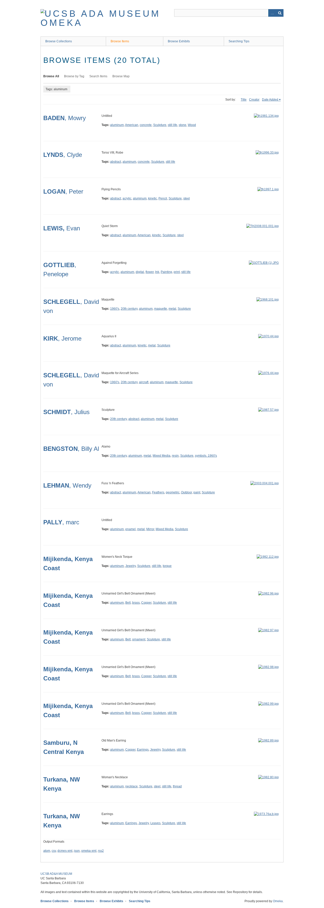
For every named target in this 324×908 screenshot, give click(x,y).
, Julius (66, 412)
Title (244, 99)
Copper (146, 602)
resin (175, 455)
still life (172, 125)
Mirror (150, 529)
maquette (160, 308)
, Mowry (64, 118)
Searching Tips (239, 41)
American (131, 125)
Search (280, 13)
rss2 (101, 851)
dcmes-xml (64, 851)
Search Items (98, 76)
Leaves (155, 823)
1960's (114, 308)
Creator (254, 99)
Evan (61, 228)
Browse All (51, 76)
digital (140, 272)
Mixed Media (161, 455)
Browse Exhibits (179, 41)
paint (196, 492)
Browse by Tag (74, 76)
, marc (61, 522)
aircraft (143, 382)
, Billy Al (71, 448)
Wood (192, 125)
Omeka (278, 901)
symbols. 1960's (206, 455)
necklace (131, 786)
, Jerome (62, 338)
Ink (157, 272)
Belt (128, 602)
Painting (166, 272)
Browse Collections (58, 41)
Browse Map (121, 76)
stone (182, 125)
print (177, 272)
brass (136, 602)
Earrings (143, 749)
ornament (138, 639)
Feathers (158, 492)
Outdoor (186, 492)
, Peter (63, 191)
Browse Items (120, 41)
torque (167, 566)
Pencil (162, 198)
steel (186, 198)
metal (172, 308)
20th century (129, 308)
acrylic (127, 198)
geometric (172, 492)
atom (46, 851)
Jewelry (130, 566)
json (77, 851)
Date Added (270, 99)
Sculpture (159, 125)
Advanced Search (272, 13)
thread (177, 786)
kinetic (152, 198)
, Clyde (62, 154)
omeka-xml (88, 851)
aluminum (117, 125)
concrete (146, 125)
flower (150, 272)
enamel (130, 529)
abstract (115, 161)
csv (54, 851)
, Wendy (67, 485)
